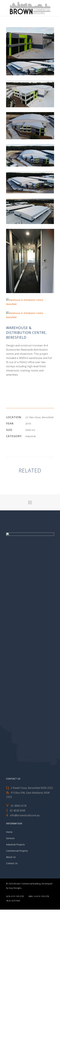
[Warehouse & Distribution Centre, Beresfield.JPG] (30, 210)
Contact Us (12, 863)
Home (9, 831)
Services (10, 838)
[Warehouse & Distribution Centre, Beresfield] (30, 51)
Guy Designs (15, 887)
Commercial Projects (17, 850)
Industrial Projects (15, 844)
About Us (11, 857)
